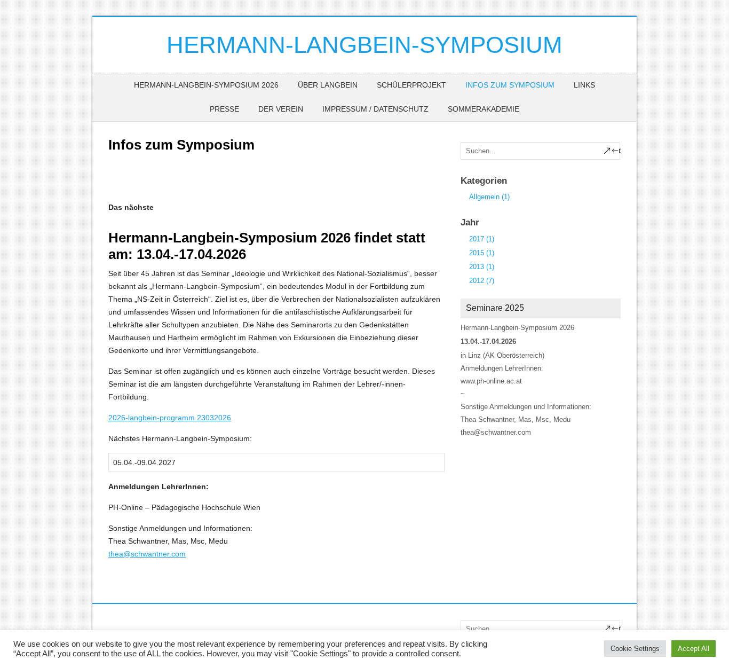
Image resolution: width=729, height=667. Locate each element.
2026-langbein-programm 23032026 (169, 417)
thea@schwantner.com (147, 554)
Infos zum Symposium (509, 85)
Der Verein (280, 109)
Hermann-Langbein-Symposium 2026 (206, 85)
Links (584, 85)
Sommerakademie (483, 109)
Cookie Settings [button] (635, 649)
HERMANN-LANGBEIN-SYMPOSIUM (364, 45)
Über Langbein (328, 85)
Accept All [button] (693, 649)
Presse (224, 109)
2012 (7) (481, 281)
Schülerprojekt (411, 85)
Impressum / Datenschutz (375, 109)
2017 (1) (481, 239)
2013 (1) (481, 267)
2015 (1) (481, 253)
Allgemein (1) (489, 197)
